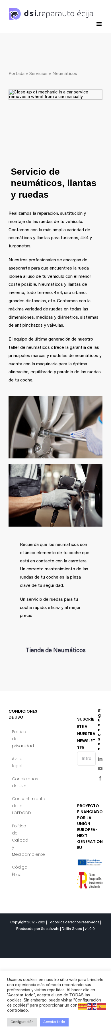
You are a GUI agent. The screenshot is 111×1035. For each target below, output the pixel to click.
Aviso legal (17, 762)
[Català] (82, 1006)
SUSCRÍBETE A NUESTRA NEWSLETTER (86, 733)
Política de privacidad (21, 739)
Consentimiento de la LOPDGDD (21, 806)
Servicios (38, 74)
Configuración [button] (22, 1022)
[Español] (102, 1006)
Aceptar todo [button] (54, 1022)
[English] (92, 1006)
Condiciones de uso (21, 782)
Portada (16, 74)
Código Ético (19, 870)
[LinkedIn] (100, 759)
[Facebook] (100, 778)
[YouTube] (100, 768)
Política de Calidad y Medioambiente (21, 840)
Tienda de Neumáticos (56, 651)
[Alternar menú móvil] (99, 24)
